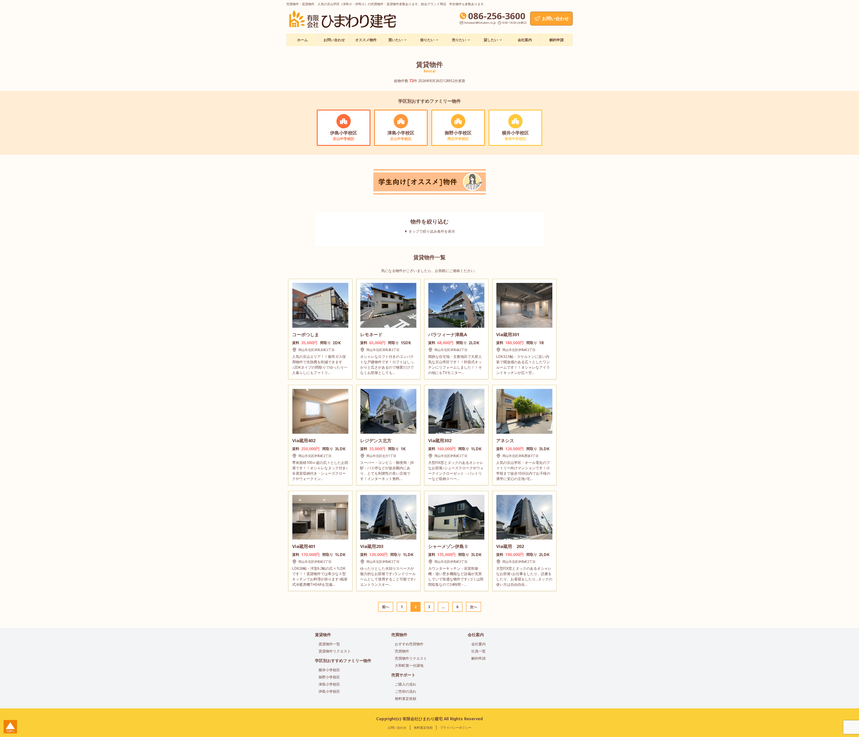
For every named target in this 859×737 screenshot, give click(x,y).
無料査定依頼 (405, 698)
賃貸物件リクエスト (335, 651)
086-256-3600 (496, 16)
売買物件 (399, 634)
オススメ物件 (366, 39)
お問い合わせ (334, 39)
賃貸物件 (323, 634)
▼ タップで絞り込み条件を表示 (429, 231)
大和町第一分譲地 (409, 665)
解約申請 (556, 39)
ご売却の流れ (405, 691)
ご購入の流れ (405, 684)
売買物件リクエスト (411, 658)
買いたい (395, 39)
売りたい (459, 39)
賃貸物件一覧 (329, 643)
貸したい (491, 39)
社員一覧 (478, 651)
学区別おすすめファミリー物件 (343, 660)
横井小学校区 (329, 669)
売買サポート (403, 675)
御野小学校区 (329, 677)
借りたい (427, 39)
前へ (385, 606)
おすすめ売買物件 (409, 643)
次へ (473, 606)
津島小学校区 (329, 684)
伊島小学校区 (329, 691)
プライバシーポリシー (455, 727)
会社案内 (525, 39)
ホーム (302, 39)
